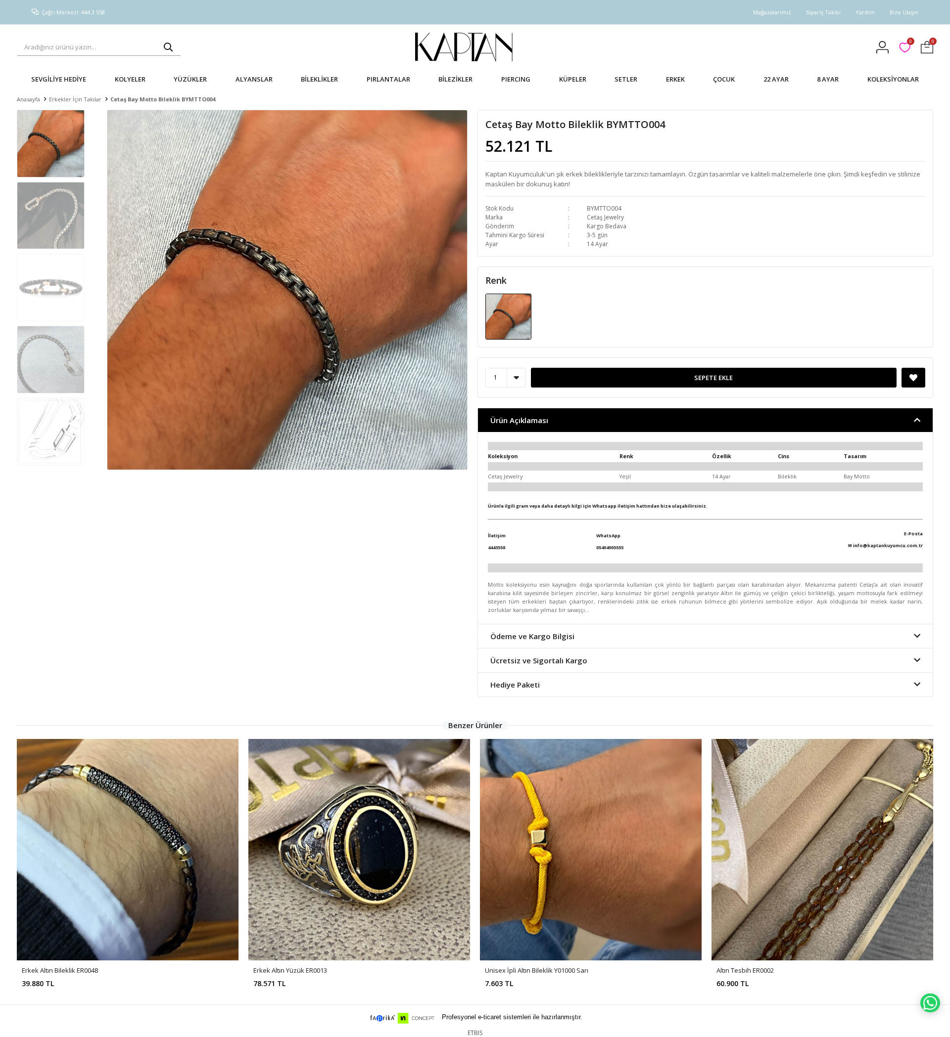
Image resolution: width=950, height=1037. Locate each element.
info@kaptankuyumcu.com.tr (888, 545)
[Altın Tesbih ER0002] (822, 849)
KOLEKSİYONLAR (893, 79)
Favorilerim (910, 42)
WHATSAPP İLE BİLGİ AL (930, 1003)
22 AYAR (776, 79)
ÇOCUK (724, 79)
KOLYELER (130, 79)
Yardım (865, 12)
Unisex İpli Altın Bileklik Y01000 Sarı (536, 970)
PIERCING (515, 79)
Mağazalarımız (772, 12)
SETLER (626, 79)
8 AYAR (828, 79)
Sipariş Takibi (823, 12)
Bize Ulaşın (904, 12)
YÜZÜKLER (190, 79)
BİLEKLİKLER (319, 79)
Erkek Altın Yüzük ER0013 (290, 970)
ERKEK (675, 79)
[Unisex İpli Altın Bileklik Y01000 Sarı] (591, 849)
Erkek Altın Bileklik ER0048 (60, 970)
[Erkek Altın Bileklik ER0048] (127, 849)
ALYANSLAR (254, 79)
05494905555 (609, 547)
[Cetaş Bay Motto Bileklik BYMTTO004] (508, 315)
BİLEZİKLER (455, 79)
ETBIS (475, 1033)
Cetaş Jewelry (605, 217)
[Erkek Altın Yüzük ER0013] (359, 849)
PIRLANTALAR (388, 79)
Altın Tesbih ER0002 (745, 970)
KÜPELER (572, 79)
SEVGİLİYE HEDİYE (58, 79)
